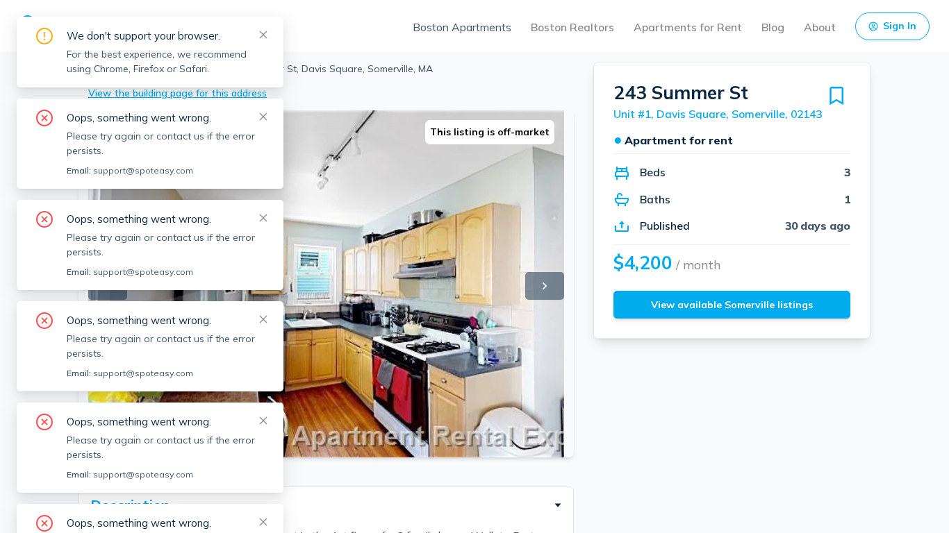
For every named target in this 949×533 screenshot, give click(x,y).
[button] (326, 505)
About (820, 27)
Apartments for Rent (688, 27)
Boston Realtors (572, 27)
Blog (772, 27)
